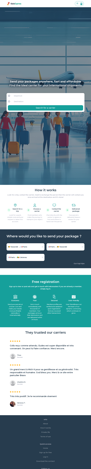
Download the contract (45, 461)
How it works (45, 428)
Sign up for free (45, 452)
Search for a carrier (45, 108)
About (45, 424)
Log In (45, 457)
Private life (45, 432)
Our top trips (79, 263)
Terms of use (45, 436)
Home (45, 448)
